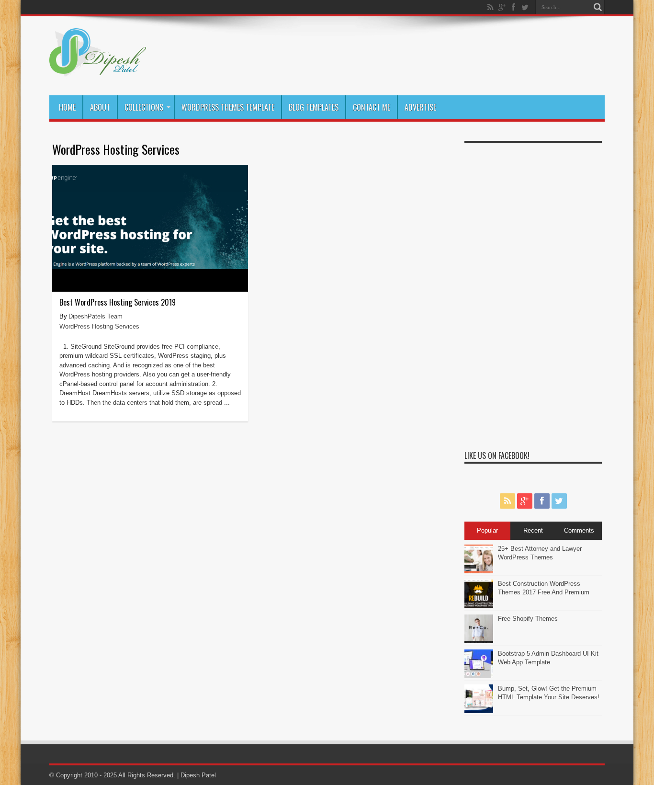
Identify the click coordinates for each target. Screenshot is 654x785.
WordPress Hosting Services (99, 326)
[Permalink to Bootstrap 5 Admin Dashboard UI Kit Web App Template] (478, 676)
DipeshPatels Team (95, 316)
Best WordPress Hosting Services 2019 (117, 302)
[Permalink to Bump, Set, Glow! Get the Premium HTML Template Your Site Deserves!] (478, 711)
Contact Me (371, 107)
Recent (533, 530)
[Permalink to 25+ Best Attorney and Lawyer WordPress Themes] (478, 571)
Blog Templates (313, 107)
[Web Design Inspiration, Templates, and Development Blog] (97, 71)
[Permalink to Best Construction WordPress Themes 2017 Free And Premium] (478, 606)
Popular (487, 530)
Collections (143, 107)
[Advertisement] (533, 291)
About (100, 107)
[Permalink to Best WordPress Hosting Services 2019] (150, 267)
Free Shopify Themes (528, 618)
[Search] (597, 7)
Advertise (420, 107)
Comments (579, 530)
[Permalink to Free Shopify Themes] (478, 641)
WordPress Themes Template (227, 107)
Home (67, 107)
